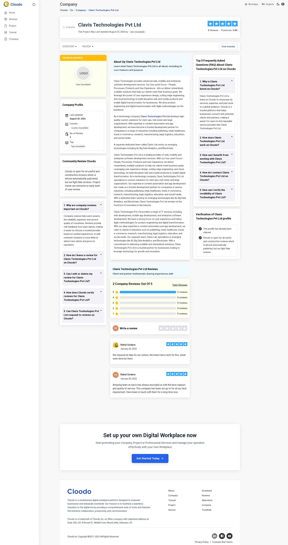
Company (173, 495)
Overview (68, 46)
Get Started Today (147, 458)
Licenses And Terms (222, 542)
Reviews (206, 495)
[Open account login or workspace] (283, 4)
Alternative (207, 500)
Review (86, 46)
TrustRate (207, 510)
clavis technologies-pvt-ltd (103, 10)
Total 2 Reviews (179, 285)
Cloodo (64, 10)
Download (207, 490)
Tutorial (172, 500)
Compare (206, 505)
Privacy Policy (201, 542)
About (171, 490)
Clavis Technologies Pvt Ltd (155, 116)
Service (172, 510)
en (71, 10)
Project (171, 505)
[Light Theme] (278, 4)
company (81, 10)
